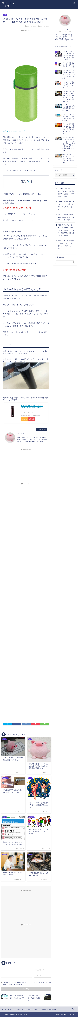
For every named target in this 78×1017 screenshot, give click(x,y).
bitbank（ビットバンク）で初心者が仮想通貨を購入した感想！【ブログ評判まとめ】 (66, 192)
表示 (29, 182)
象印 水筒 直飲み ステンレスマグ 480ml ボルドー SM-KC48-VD (32, 406)
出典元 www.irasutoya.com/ (14, 131)
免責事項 (22, 1014)
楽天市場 (31, 419)
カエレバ (30, 412)
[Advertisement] (26, 46)
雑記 (5, 15)
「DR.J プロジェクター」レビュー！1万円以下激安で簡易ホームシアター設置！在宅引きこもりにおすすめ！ (66, 230)
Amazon (24, 419)
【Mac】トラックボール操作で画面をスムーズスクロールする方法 (66, 217)
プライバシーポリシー (11, 1014)
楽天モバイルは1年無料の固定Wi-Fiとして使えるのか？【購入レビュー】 (66, 244)
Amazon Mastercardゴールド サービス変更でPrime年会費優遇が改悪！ (66, 205)
